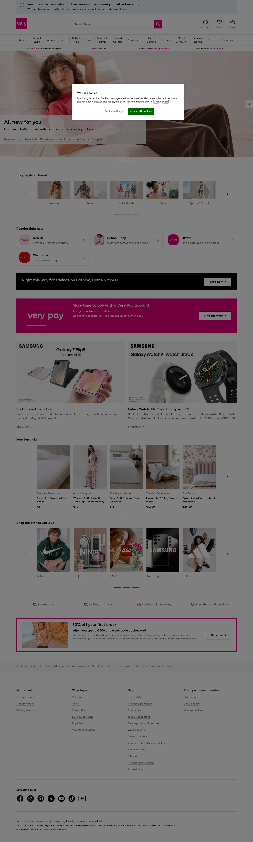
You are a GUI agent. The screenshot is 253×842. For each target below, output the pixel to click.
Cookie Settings (114, 111)
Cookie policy (161, 101)
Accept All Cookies (141, 111)
